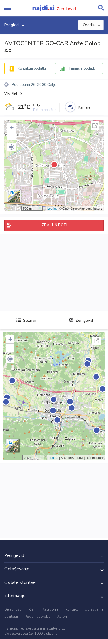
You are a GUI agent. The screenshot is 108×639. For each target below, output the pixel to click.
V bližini (10, 94)
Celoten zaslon (95, 125)
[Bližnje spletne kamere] (70, 107)
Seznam (30, 320)
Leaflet (52, 208)
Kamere (84, 107)
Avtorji (62, 616)
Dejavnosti (13, 609)
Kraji (32, 609)
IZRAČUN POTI (54, 225)
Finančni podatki (82, 68)
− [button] (12, 136)
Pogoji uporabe (37, 616)
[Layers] (14, 196)
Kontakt (71, 609)
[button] (11, 147)
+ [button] (12, 127)
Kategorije (50, 609)
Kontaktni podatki (32, 68)
